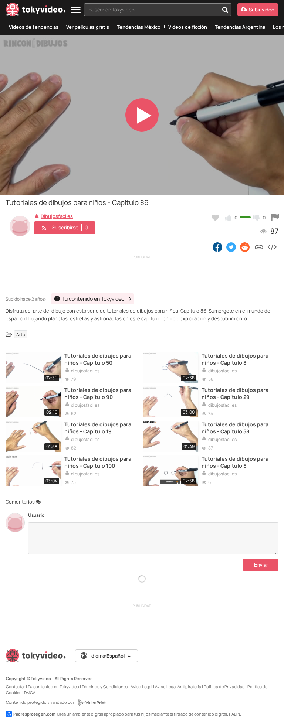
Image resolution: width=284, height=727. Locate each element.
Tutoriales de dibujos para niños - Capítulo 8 (235, 359)
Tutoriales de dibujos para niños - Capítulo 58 (235, 428)
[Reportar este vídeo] (275, 217)
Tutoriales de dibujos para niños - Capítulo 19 (97, 428)
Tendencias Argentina (240, 27)
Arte (20, 334)
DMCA (30, 692)
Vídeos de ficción (187, 27)
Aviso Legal (141, 686)
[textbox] (151, 10)
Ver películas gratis (87, 27)
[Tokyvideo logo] (36, 11)
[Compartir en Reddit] (245, 246)
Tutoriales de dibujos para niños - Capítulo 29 (235, 393)
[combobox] (157, 9)
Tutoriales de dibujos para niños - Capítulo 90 (97, 393)
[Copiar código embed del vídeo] (271, 246)
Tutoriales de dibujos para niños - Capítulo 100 (97, 462)
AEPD (236, 714)
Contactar (15, 686)
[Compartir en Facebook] (217, 246)
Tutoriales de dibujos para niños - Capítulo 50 (97, 359)
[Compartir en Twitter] (231, 246)
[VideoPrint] (91, 702)
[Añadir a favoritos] (215, 217)
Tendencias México (138, 27)
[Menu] (75, 10)
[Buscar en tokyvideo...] (225, 9)
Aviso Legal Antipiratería (178, 686)
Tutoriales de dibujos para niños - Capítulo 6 (235, 462)
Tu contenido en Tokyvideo (53, 686)
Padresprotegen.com (34, 714)
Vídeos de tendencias (33, 27)
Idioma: (107, 655)
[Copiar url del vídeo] (259, 246)
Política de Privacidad (224, 686)
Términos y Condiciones (105, 686)
